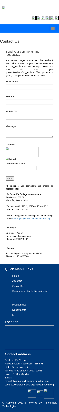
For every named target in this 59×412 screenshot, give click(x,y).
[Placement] (52, 17)
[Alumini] (47, 17)
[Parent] (38, 17)
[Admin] (56, 17)
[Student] (43, 17)
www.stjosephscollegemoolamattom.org (31, 218)
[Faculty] (33, 17)
